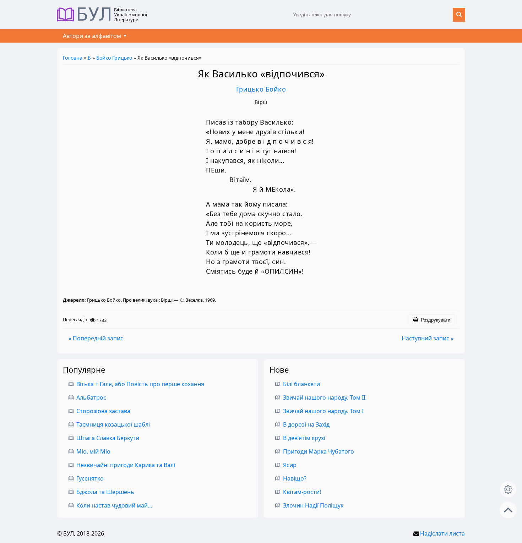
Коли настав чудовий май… (114, 505)
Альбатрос (91, 397)
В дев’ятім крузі (304, 438)
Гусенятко (90, 478)
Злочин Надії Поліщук (313, 505)
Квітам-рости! (302, 492)
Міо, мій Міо (93, 451)
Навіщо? (294, 478)
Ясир (290, 465)
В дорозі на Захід (306, 424)
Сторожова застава (103, 411)
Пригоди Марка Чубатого (318, 451)
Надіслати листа (442, 533)
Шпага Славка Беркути (107, 438)
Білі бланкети (301, 384)
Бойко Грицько (114, 57)
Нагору (508, 510)
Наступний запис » (427, 338)
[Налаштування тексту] (508, 489)
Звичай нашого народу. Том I (323, 411)
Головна (72, 57)
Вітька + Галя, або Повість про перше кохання (140, 384)
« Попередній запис (96, 338)
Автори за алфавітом (92, 36)
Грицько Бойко (261, 89)
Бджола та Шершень (105, 492)
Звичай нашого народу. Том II (324, 397)
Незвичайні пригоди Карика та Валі (125, 465)
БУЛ (94, 14)
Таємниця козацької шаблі (113, 424)
